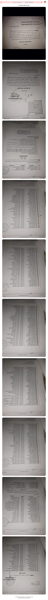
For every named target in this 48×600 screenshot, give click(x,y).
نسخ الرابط (27, 2)
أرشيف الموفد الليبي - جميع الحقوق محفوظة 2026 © (24, 596)
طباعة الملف (31, 2)
